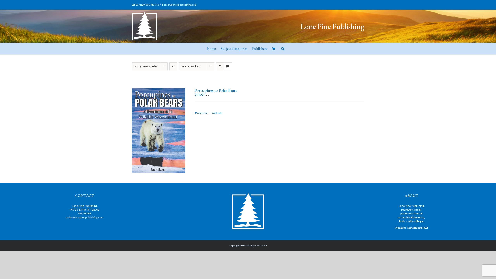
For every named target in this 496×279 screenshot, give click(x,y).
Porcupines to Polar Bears (216, 90)
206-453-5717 (153, 4)
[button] (282, 48)
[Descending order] (173, 66)
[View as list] (228, 66)
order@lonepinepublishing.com (180, 4)
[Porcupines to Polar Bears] (158, 130)
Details (218, 112)
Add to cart (202, 112)
